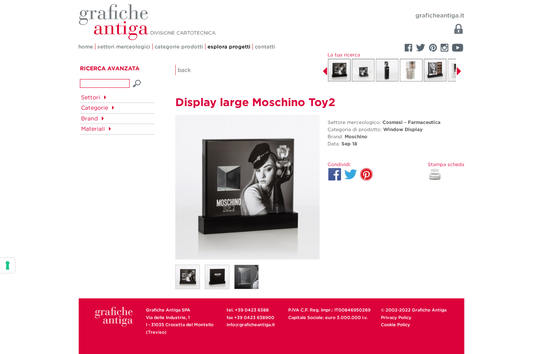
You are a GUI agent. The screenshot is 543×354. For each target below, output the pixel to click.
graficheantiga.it (439, 15)
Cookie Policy (395, 324)
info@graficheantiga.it (251, 324)
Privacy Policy (396, 317)
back (184, 70)
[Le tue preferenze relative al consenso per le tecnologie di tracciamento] (7, 265)
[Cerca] (137, 83)
